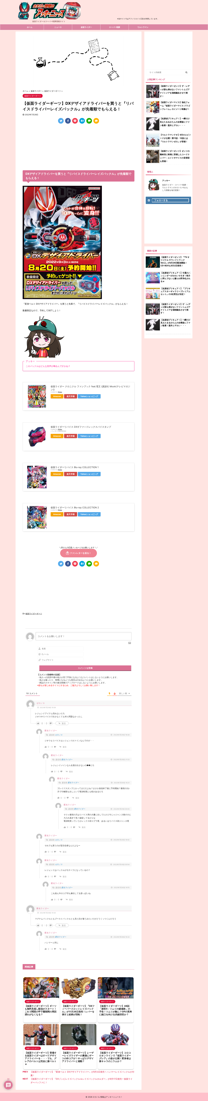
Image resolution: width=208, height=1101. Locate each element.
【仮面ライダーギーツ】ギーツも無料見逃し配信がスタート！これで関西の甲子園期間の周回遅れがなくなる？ (40, 1010)
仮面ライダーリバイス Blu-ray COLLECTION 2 (75, 507)
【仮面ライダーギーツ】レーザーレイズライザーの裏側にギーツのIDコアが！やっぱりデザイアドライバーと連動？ (78, 1057)
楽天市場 (71, 396)
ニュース (58, 27)
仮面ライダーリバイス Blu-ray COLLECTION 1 (74, 467)
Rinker (60, 392)
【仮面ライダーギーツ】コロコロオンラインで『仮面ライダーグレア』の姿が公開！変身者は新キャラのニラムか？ (115, 1057)
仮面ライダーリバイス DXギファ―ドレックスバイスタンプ (81, 426)
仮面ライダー (86, 27)
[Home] (49, 17)
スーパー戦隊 (114, 27)
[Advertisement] (138, 10)
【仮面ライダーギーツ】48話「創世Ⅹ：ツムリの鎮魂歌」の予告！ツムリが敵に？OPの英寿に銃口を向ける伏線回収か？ (115, 1010)
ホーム (29, 27)
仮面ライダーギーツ (33, 613)
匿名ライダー (66, 759)
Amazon (57, 396)
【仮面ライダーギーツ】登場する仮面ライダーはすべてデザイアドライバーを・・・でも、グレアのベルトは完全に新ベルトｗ (40, 1058)
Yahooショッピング (89, 396)
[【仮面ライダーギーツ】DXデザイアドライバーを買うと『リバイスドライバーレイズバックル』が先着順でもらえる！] (82, 121)
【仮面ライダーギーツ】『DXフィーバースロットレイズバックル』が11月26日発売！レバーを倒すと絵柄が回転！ (78, 1010)
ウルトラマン (142, 27)
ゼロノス (58, 735)
